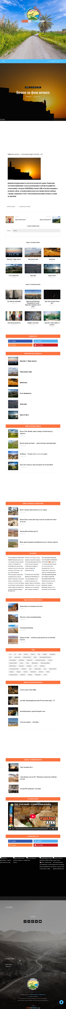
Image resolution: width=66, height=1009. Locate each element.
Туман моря (33, 275)
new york (26, 654)
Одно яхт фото (52, 275)
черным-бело (38, 674)
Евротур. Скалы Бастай (45, 219)
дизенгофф (21, 660)
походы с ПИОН (52, 668)
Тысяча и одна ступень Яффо (28, 690)
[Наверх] (61, 1002)
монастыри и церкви (45, 663)
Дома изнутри (9, 964)
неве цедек (29, 666)
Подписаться (12, 591)
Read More (33, 916)
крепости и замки (13, 663)
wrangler (44, 654)
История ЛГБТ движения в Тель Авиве (30, 789)
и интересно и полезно (40, 660)
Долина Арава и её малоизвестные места (31, 606)
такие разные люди (13, 674)
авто (10, 657)
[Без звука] (53, 829)
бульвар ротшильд (27, 657)
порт (45, 668)
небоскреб (21, 666)
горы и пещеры (13, 660)
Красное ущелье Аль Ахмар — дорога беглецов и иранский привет (38, 443)
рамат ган (41, 671)
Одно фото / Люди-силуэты (14, 259)
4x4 (10, 654)
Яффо (39, 87)
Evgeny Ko (29, 96)
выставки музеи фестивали (45, 657)
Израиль (27, 87)
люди (27, 663)
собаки (47, 671)
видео (35, 657)
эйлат (45, 674)
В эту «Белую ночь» (14, 275)
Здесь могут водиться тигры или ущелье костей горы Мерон (36, 465)
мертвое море (35, 663)
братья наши (17, 657)
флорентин (23, 674)
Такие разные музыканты (13, 323)
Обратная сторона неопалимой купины (30, 617)
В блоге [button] (15, 230)
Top (33, 1005)
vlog (39, 654)
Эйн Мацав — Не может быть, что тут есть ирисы (33, 454)
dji (14, 654)
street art (33, 654)
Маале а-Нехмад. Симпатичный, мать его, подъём (33, 510)
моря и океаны (11, 206)
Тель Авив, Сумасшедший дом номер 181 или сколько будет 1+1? (37, 700)
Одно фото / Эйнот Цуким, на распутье (52, 324)
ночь (36, 666)
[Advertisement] (33, 47)
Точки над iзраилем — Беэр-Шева (29, 722)
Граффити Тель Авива (33, 323)
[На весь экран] (56, 829)
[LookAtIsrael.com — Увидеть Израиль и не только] (33, 14)
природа (18, 671)
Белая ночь (8, 966)
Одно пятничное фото (20, 219)
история (50, 660)
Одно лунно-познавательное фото (52, 302)
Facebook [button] (9, 230)
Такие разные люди (33, 259)
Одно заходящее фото (26, 767)
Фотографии (52, 654)
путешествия (33, 671)
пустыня (25, 671)
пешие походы (38, 668)
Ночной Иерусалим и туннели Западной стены (32, 711)
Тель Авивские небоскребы (14, 301)
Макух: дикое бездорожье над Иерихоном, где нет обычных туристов (39, 542)
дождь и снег (29, 660)
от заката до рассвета (24, 206)
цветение (30, 674)
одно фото (42, 666)
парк (30, 668)
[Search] (62, 61)
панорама (24, 668)
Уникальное (52, 259)
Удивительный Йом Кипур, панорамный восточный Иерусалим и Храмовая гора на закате (33, 304)
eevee (20, 654)
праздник (11, 671)
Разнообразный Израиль (26, 628)
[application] (33, 816)
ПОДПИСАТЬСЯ (34, 867)
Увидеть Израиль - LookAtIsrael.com (37, 994)
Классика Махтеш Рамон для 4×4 (29, 531)
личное (21, 663)
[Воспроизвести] (10, 829)
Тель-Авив (33, 87)
